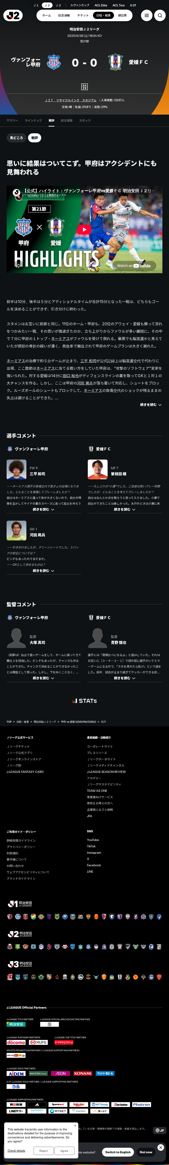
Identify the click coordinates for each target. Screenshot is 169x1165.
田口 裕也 (71, 375)
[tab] (12, 121)
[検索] (160, 15)
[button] (147, 15)
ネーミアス (60, 338)
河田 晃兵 (85, 383)
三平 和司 (88, 360)
